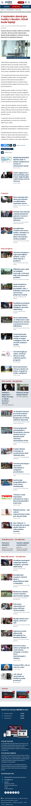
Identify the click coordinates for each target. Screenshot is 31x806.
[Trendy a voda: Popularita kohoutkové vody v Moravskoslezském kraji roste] (6, 497)
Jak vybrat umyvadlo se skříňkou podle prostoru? (19, 677)
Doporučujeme (6, 249)
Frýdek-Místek (26, 457)
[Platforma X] (11, 792)
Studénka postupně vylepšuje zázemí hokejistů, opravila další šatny (21, 306)
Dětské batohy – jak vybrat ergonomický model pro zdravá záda (21, 513)
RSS (4, 804)
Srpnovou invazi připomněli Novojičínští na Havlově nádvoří (20, 634)
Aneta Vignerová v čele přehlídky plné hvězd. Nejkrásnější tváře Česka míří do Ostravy (21, 177)
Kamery (5, 689)
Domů (2, 9)
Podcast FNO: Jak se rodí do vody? (21, 666)
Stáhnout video (23, 57)
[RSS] (16, 792)
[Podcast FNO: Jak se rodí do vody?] (6, 667)
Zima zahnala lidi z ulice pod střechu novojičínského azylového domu (20, 200)
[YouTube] (18, 792)
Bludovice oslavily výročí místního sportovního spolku (21, 594)
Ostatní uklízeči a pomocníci (22, 544)
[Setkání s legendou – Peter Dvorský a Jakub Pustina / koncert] (8, 387)
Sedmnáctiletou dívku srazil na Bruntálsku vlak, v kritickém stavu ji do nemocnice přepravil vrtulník (21, 289)
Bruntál (24, 442)
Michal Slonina (20, 223)
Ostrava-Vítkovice (22, 328)
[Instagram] (8, 792)
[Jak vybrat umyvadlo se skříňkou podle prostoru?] (6, 676)
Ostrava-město (21, 262)
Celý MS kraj (21, 279)
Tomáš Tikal (15, 458)
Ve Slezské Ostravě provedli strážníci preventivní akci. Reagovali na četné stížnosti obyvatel (21, 415)
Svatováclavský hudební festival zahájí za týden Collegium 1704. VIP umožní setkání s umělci (21, 339)
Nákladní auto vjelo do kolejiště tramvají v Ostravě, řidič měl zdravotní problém (21, 273)
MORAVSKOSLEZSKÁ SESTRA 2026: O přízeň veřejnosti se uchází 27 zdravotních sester (21, 161)
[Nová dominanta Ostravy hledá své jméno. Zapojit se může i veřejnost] (6, 369)
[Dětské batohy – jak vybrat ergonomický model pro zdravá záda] (6, 512)
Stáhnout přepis (12, 57)
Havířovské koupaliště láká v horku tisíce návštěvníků (20, 483)
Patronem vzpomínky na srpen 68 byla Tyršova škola (19, 607)
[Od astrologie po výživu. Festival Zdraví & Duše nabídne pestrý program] (6, 354)
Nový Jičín (18, 9)
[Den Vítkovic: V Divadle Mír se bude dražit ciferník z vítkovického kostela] (6, 525)
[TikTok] (13, 792)
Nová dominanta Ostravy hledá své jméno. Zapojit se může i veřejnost (20, 370)
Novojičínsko (16, 7)
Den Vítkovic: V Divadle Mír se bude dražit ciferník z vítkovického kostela (21, 527)
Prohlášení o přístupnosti (18, 802)
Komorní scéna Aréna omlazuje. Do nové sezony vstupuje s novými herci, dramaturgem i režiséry (21, 652)
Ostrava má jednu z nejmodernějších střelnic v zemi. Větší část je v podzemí (21, 256)
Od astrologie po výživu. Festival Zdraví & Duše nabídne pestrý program (20, 356)
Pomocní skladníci (5, 544)
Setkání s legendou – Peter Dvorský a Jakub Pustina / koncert (7, 397)
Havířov (24, 488)
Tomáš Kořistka (20, 423)
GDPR (25, 802)
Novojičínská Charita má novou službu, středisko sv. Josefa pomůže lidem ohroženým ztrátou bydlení (21, 233)
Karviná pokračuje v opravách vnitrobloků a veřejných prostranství (21, 467)
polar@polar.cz (8, 779)
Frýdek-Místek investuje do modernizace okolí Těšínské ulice (20, 452)
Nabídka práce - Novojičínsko (13, 539)
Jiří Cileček (26, 279)
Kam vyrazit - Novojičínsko (12, 381)
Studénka (20, 311)
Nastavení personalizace (6, 802)
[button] (15, 152)
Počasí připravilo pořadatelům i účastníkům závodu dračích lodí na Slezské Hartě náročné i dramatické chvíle (21, 434)
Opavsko (6, 7)
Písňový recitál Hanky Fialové (22, 393)
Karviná (24, 474)
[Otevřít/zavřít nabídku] (2, 2)
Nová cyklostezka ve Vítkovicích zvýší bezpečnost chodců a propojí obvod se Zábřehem (21, 322)
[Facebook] (5, 792)
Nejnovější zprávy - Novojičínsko (13, 557)
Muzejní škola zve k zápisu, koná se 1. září (21, 621)
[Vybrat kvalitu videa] (29, 58)
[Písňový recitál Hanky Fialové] (22, 387)
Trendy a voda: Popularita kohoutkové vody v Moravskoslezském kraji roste (21, 499)
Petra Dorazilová (16, 599)
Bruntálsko (26, 7)
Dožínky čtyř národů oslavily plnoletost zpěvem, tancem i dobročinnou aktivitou (21, 216)
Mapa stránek (10, 804)
